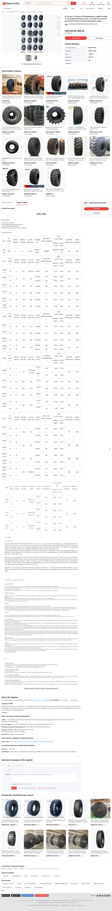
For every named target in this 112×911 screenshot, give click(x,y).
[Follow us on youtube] (105, 895)
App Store (5, 895)
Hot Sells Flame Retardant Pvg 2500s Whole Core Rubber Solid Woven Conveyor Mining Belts (33, 852)
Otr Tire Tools (56, 876)
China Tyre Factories (8, 883)
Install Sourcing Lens (42, 895)
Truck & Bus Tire (16, 876)
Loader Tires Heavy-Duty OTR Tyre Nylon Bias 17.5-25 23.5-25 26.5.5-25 (99, 97)
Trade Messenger (27, 895)
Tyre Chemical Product (17, 741)
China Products (30, 900)
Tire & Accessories (31, 11)
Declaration (73, 905)
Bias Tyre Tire (74, 883)
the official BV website (39, 700)
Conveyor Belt (36, 741)
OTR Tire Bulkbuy (38, 887)
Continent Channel (75, 900)
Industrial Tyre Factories (45, 883)
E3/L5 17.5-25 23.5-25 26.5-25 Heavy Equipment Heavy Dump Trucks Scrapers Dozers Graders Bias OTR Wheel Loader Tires (99, 159)
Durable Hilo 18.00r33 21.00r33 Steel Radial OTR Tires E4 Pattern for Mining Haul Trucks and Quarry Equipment (33, 97)
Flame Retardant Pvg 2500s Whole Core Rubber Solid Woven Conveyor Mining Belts (55, 852)
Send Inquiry (76, 38)
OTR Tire (40, 11)
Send (14, 788)
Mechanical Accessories (47, 741)
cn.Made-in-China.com (71, 902)
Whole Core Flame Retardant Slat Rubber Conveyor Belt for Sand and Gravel (77, 852)
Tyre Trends (27, 887)
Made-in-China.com (49, 902)
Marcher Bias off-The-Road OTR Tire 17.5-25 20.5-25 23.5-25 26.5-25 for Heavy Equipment (55, 190)
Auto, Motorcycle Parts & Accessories (15, 11)
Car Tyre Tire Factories (30, 883)
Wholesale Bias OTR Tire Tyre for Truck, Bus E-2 (12, 159)
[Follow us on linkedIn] (109, 895)
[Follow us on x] (100, 895)
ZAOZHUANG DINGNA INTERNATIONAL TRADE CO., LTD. (83, 24)
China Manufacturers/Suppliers (43, 900)
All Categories (7, 8)
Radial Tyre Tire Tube (99, 883)
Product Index (84, 900)
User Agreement (64, 905)
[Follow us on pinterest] (107, 895)
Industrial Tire (27, 741)
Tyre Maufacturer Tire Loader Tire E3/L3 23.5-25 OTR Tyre (54, 97)
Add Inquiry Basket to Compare (32, 64)
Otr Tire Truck (34, 876)
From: (9, 766)
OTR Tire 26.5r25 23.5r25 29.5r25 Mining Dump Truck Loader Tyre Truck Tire (11, 128)
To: (10, 770)
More (3, 890)
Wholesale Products (56, 900)
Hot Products (23, 900)
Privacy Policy (81, 905)
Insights (90, 900)
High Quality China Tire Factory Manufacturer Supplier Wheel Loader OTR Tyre (33, 190)
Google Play (16, 895)
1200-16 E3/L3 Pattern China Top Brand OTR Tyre (98, 128)
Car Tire (25, 876)
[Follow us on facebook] (97, 895)
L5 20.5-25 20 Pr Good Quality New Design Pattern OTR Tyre (11, 190)
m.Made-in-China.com (60, 902)
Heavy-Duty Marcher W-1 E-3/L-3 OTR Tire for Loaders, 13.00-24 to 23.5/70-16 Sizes (11, 97)
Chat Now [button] (100, 38)
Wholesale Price (65, 900)
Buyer (72, 8)
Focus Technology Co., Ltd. (45, 905)
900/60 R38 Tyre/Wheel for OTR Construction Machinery (54, 128)
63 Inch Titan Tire (45, 876)
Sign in (108, 4)
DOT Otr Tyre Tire (7, 887)
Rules (109, 8)
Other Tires (6, 876)
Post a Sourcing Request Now (47, 788)
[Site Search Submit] (73, 3)
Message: (8, 774)
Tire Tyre (19, 883)
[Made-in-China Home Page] (11, 3)
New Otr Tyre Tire (85, 883)
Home (3, 11)
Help (81, 8)
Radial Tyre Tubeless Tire (61, 883)
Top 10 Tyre (18, 887)
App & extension (90, 8)
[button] (68, 3)
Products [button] (28, 3)
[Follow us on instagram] (102, 895)
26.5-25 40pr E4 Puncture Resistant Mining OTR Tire (33, 128)
